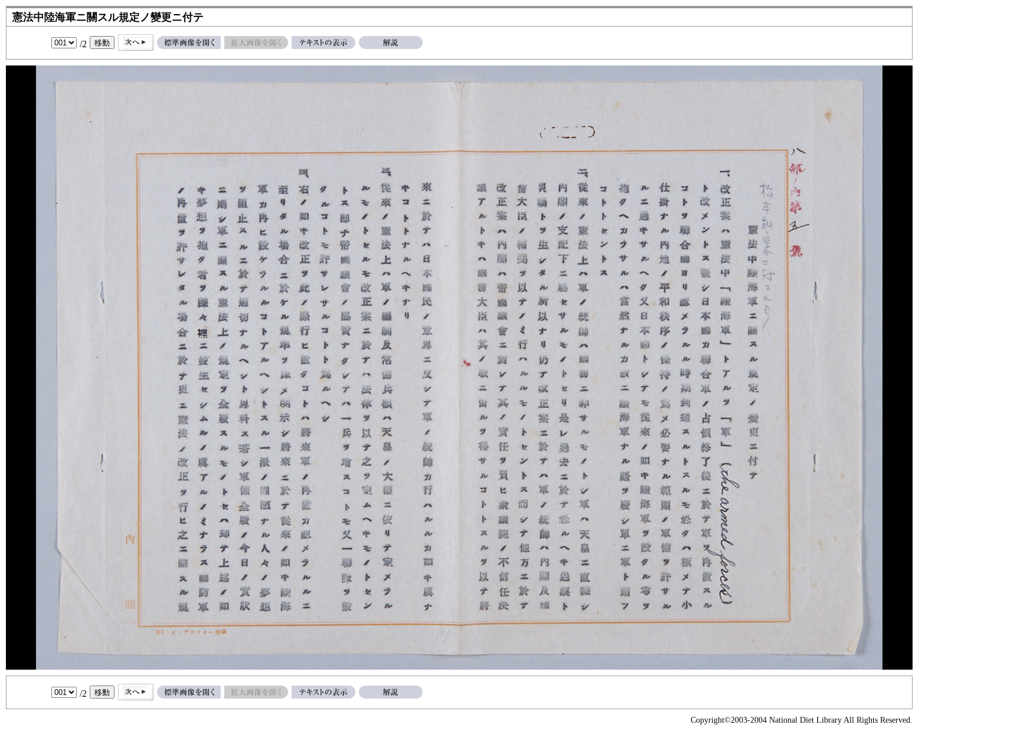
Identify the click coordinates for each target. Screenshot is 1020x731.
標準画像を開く (189, 42)
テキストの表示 (323, 42)
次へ (135, 42)
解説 (391, 42)
